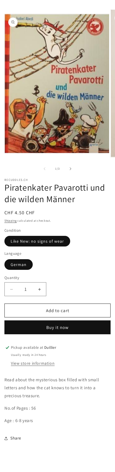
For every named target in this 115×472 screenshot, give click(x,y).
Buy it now (57, 327)
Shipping (10, 221)
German (19, 264)
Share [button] (15, 438)
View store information (33, 363)
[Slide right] (70, 168)
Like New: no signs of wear (37, 241)
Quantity (11, 277)
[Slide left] (44, 168)
